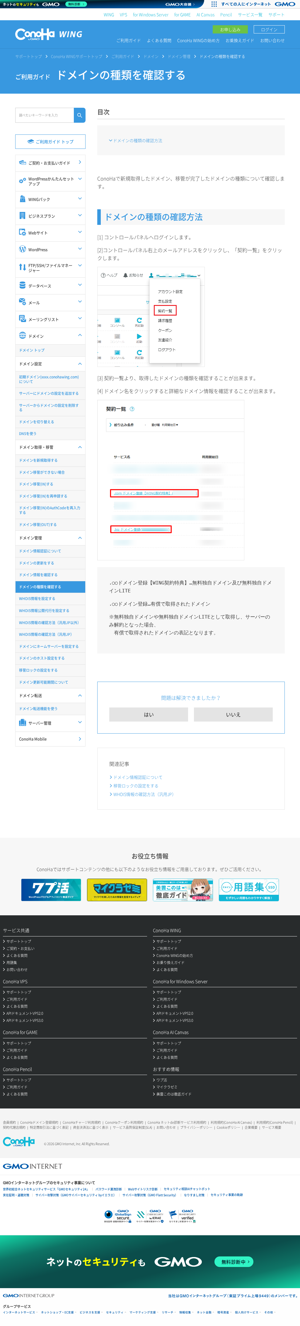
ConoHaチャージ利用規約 (82, 1122)
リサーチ (167, 1312)
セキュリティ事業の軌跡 (227, 1194)
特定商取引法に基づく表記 (49, 1127)
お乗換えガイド (240, 40)
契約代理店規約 (14, 1127)
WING (109, 14)
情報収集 (185, 1312)
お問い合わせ (272, 40)
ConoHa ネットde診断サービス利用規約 (177, 1122)
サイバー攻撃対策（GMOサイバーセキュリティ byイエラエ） (75, 1195)
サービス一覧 (250, 14)
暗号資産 (223, 1312)
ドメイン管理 (179, 56)
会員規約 (9, 1122)
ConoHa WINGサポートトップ (76, 56)
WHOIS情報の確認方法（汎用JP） (144, 794)
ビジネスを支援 (90, 1312)
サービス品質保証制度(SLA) (132, 1127)
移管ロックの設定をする (135, 785)
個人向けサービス (246, 1312)
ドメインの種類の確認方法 (137, 140)
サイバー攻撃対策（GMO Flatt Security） (150, 1195)
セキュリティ (115, 1312)
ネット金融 (204, 1312)
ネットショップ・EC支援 (57, 1312)
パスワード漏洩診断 (109, 1189)
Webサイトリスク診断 (143, 1189)
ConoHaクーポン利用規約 (124, 1122)
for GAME (182, 14)
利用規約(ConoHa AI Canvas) (231, 1122)
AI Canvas (205, 14)
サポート (276, 14)
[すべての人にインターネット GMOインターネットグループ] (259, 4)
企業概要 (251, 1127)
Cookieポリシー (228, 1127)
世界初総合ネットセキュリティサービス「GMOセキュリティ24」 (46, 1189)
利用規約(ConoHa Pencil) (274, 1122)
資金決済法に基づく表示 (90, 1127)
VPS (123, 14)
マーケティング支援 (142, 1312)
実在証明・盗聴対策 (16, 1195)
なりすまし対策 (194, 1195)
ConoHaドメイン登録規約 (39, 1122)
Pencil (226, 14)
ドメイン (150, 56)
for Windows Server (150, 14)
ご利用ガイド (128, 40)
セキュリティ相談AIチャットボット (187, 1189)
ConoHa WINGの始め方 (198, 40)
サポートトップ (28, 56)
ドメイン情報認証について (138, 777)
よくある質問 (159, 40)
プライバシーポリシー (196, 1127)
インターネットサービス (19, 1312)
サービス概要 (271, 1127)
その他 (268, 1312)
